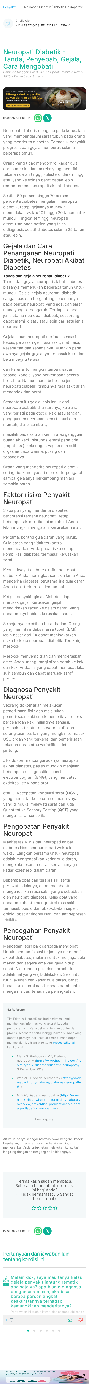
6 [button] (59, 1331)
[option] (44, 1299)
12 (8, 1320)
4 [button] (47, 1331)
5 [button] (53, 1331)
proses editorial (64, 1042)
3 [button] (41, 1331)
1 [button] (28, 1331)
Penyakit (9, 7)
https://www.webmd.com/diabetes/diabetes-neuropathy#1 (49, 1082)
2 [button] (34, 1331)
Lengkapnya (44, 1119)
